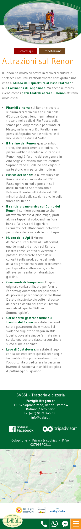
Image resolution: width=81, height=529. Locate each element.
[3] (47, 38)
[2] (42, 38)
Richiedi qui (25, 51)
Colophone (19, 440)
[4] (52, 38)
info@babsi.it (40, 417)
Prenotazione (52, 51)
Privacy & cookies (44, 440)
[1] (36, 38)
